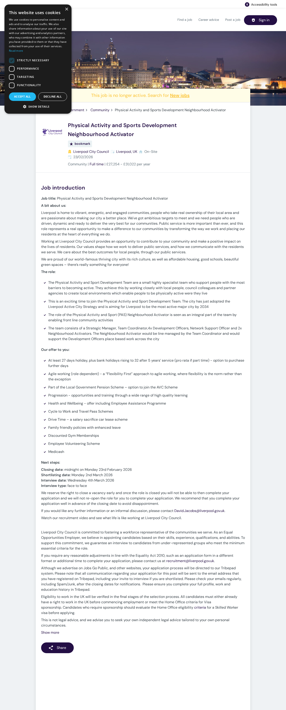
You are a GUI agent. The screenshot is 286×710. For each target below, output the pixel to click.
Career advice (208, 20)
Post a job (232, 20)
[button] (38, 106)
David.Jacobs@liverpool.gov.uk (199, 510)
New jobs (179, 95)
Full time (97, 164)
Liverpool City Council (91, 151)
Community (99, 110)
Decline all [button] (53, 96)
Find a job (184, 20)
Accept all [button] (22, 96)
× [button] (66, 9)
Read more (16, 51)
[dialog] (38, 59)
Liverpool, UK (126, 151)
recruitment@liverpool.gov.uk (190, 561)
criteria (200, 607)
